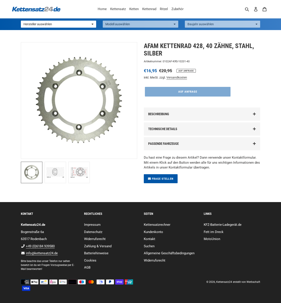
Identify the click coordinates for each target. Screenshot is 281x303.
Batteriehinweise (96, 253)
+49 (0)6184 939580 (40, 246)
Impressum (92, 225)
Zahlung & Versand (98, 246)
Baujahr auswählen (200, 24)
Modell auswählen (117, 24)
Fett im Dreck (213, 232)
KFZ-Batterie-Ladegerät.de (222, 225)
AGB (87, 267)
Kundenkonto (153, 232)
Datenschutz (93, 232)
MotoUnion (212, 239)
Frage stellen (162, 178)
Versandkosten (176, 77)
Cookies (90, 260)
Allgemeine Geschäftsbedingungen (169, 253)
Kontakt (149, 239)
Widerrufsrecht (95, 239)
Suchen (149, 246)
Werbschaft (253, 281)
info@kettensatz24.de (42, 253)
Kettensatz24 (224, 281)
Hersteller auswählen (37, 24)
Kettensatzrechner (157, 225)
